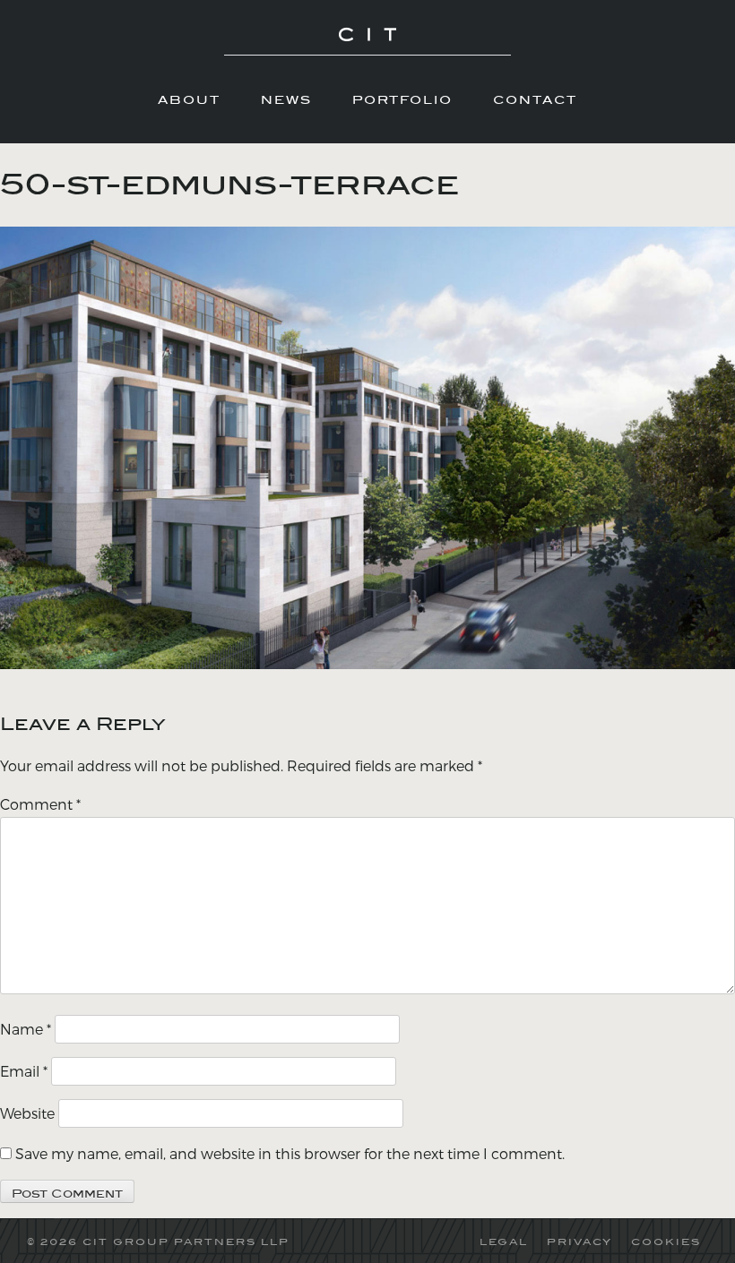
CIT (367, 41)
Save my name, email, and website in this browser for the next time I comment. (290, 1153)
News (286, 99)
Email (24, 1070)
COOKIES (666, 1241)
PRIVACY (579, 1241)
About (189, 99)
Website (27, 1112)
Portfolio (402, 99)
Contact (535, 99)
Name (25, 1028)
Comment (40, 803)
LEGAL (504, 1241)
